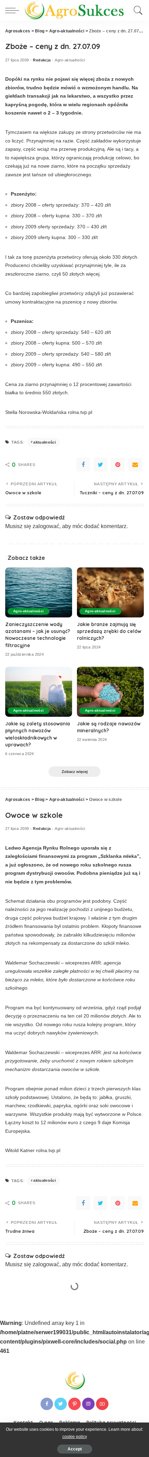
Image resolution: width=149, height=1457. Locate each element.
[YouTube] (102, 1404)
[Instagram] (88, 1404)
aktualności (44, 442)
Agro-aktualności (70, 60)
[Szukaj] (137, 10)
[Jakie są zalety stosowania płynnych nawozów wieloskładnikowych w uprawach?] (38, 692)
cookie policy (74, 1436)
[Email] (135, 465)
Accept (75, 1449)
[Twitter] (100, 465)
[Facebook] (83, 465)
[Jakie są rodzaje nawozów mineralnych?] (110, 692)
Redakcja (42, 60)
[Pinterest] (118, 465)
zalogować (46, 526)
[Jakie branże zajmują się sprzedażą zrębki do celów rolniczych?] (110, 592)
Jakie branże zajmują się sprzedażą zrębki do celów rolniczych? (109, 631)
